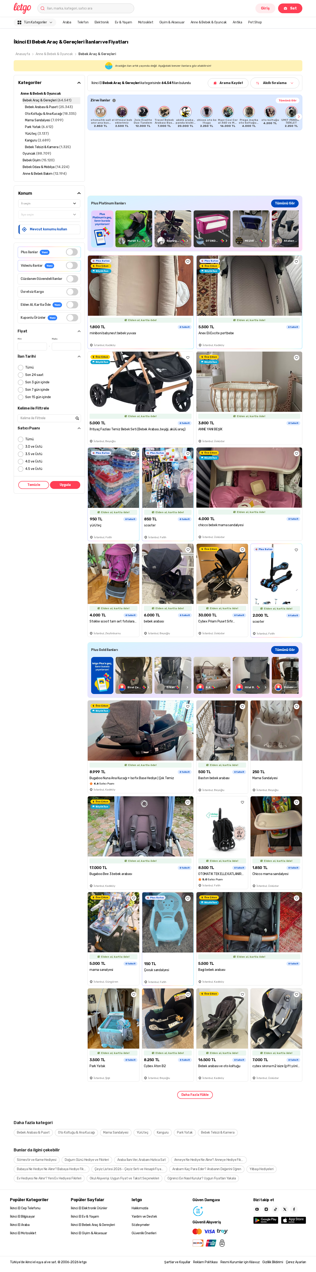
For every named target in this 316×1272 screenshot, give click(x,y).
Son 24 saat (34, 375)
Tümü (29, 367)
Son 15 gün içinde (38, 397)
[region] (194, 116)
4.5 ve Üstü (33, 469)
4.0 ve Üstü (33, 461)
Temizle (33, 485)
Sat (293, 8)
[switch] (72, 252)
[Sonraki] (299, 116)
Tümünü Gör (288, 100)
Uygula (65, 485)
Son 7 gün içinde (37, 390)
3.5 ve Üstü (33, 454)
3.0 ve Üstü (33, 447)
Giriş (265, 8)
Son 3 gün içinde (37, 382)
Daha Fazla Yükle (195, 1095)
